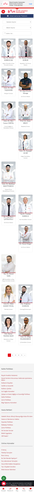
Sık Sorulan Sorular (7, 430)
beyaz (14, 485)
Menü (3, 11)
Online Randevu (14, 55)
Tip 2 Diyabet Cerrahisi (8, 467)
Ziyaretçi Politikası (7, 422)
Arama (24, 490)
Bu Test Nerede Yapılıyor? (9, 458)
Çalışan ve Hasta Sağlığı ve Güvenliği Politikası (15, 394)
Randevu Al (10, 490)
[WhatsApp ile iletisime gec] (3, 478)
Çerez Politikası (6, 428)
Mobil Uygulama (6, 433)
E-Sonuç (3, 450)
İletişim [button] (30, 490)
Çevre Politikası (6, 400)
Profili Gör (24, 56)
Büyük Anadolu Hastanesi (9, 375)
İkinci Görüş (5, 455)
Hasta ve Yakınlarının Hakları (10, 419)
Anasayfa (3, 490)
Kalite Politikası (6, 397)
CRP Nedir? (4, 436)
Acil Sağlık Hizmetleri (7, 391)
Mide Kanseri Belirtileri (8, 469)
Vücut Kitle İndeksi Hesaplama (10, 464)
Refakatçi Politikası (7, 425)
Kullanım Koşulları (7, 383)
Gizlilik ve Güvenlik (7, 386)
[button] (3, 483)
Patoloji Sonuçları (6, 452)
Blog (17, 490)
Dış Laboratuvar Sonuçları (9, 461)
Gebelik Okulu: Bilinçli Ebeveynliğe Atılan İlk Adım (16, 416)
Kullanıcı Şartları (6, 388)
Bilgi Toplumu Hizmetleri (9, 403)
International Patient (18, 16)
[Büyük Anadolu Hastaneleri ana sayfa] (17, 11)
